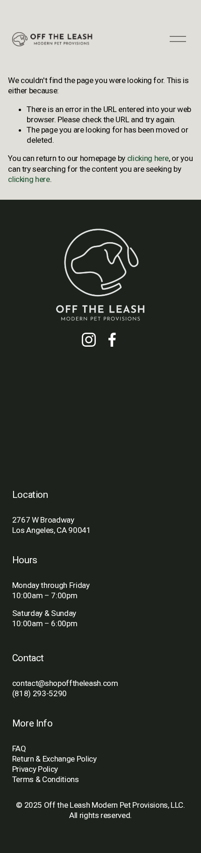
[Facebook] (112, 339)
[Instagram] (88, 339)
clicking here (148, 158)
